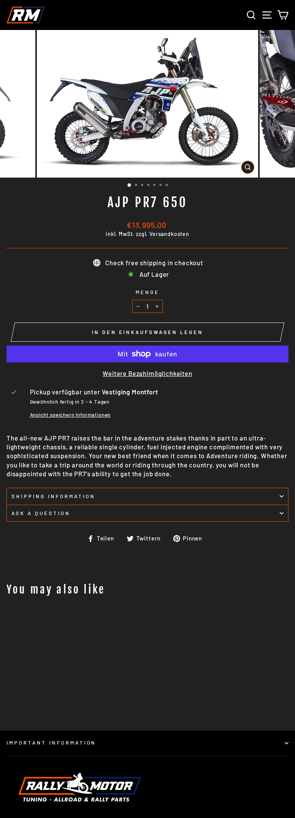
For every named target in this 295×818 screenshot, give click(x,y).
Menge (147, 292)
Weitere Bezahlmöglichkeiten (147, 373)
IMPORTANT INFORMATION (51, 743)
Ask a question (41, 513)
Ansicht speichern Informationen (70, 415)
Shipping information (53, 496)
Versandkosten (169, 234)
